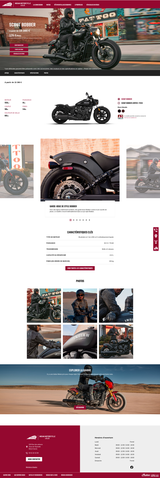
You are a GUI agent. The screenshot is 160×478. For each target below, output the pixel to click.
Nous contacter (34, 459)
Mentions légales (31, 467)
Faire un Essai (19, 49)
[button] (10, 179)
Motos (48, 4)
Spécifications (34, 73)
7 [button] (89, 220)
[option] (80, 178)
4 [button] (80, 220)
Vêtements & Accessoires (62, 4)
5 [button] (83, 220)
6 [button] (86, 220)
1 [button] (70, 220)
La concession (38, 4)
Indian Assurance (66, 475)
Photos (46, 73)
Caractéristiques (19, 73)
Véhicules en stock (92, 4)
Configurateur (19, 45)
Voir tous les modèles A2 (130, 117)
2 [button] (74, 220)
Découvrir (80, 407)
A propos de (79, 4)
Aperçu (7, 73)
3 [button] (77, 220)
